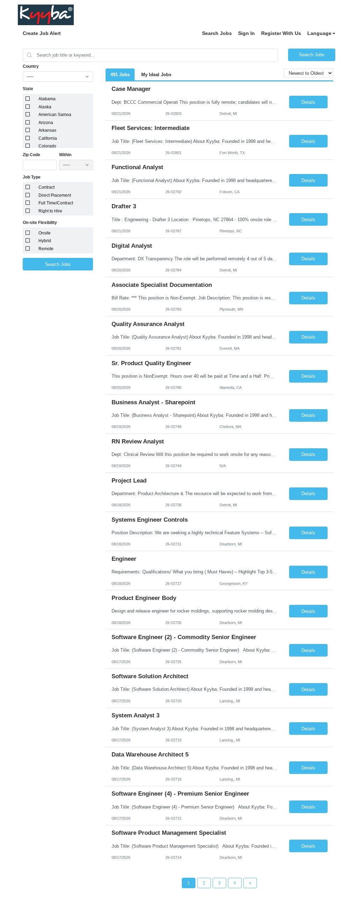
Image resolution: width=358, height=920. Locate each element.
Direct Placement (54, 195)
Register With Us (281, 33)
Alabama (47, 98)
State (28, 88)
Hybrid (44, 240)
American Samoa (54, 114)
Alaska (44, 106)
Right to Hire (50, 211)
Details (308, 102)
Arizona (45, 122)
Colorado (47, 146)
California (47, 138)
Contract (46, 187)
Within (65, 154)
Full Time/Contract (55, 203)
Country (31, 66)
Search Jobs (217, 33)
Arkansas (47, 130)
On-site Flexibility (40, 222)
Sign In (246, 33)
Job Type (32, 177)
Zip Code (31, 154)
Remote (45, 248)
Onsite (44, 233)
